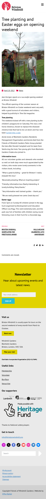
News (21, 90)
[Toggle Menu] (42, 4)
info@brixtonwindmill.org (12, 437)
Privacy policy (7, 473)
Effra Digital (7, 494)
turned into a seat (13, 132)
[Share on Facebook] (34, 245)
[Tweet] (37, 245)
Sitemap (5, 479)
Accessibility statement (11, 476)
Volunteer (6, 375)
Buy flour (5, 379)
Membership (7, 371)
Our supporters (9, 390)
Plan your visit (9, 352)
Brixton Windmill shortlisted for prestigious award (9, 232)
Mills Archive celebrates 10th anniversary (37, 232)
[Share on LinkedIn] (42, 245)
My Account (6, 470)
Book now (7, 333)
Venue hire (6, 383)
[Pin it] (40, 245)
